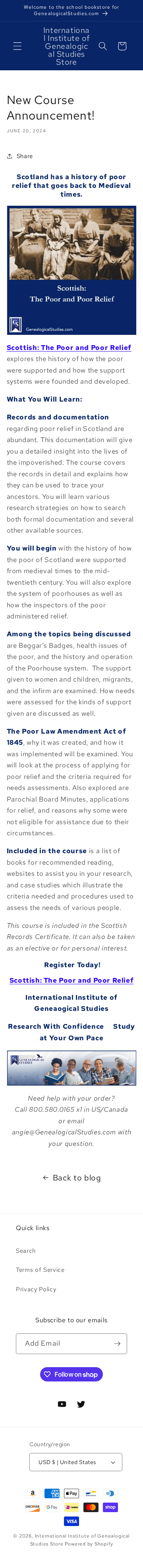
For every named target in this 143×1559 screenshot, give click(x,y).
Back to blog (77, 1178)
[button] (17, 46)
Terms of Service (40, 1269)
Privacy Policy (36, 1289)
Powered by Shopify (89, 1544)
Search (26, 1250)
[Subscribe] (117, 1343)
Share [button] (25, 156)
